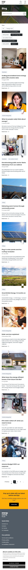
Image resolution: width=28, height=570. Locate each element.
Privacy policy (5, 540)
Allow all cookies (14, 563)
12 (11, 483)
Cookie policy (5, 542)
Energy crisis (10, 28)
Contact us (5, 524)
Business (14, 44)
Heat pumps (6, 34)
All (3, 28)
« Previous (6, 481)
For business (5, 530)
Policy (3, 202)
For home (4, 528)
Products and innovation (9, 41)
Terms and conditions (7, 538)
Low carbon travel (7, 37)
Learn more (5, 559)
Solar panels (6, 44)
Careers (4, 526)
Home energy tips (15, 34)
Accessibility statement (8, 544)
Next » (15, 483)
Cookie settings (14, 566)
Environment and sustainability (10, 31)
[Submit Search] (24, 13)
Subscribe (14, 504)
